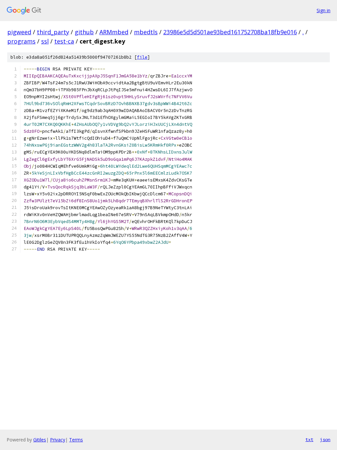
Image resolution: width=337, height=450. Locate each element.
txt (309, 439)
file (142, 57)
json (325, 439)
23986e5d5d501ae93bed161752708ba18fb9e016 (230, 32)
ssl (45, 41)
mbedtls (146, 32)
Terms (76, 439)
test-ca (64, 41)
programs (21, 41)
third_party (53, 32)
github (84, 32)
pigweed (19, 32)
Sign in (323, 10)
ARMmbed (113, 32)
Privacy (57, 439)
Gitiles (39, 439)
